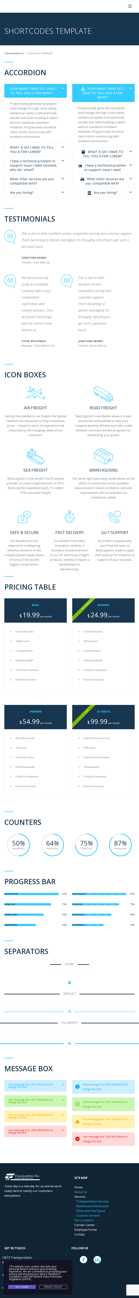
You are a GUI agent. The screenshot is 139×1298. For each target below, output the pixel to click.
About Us (80, 1192)
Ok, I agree (22, 1286)
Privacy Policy (53, 1286)
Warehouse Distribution (92, 1206)
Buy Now (33, 679)
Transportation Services (92, 1201)
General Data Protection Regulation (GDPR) (35, 1278)
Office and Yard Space (90, 1211)
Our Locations (84, 1220)
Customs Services (88, 1216)
